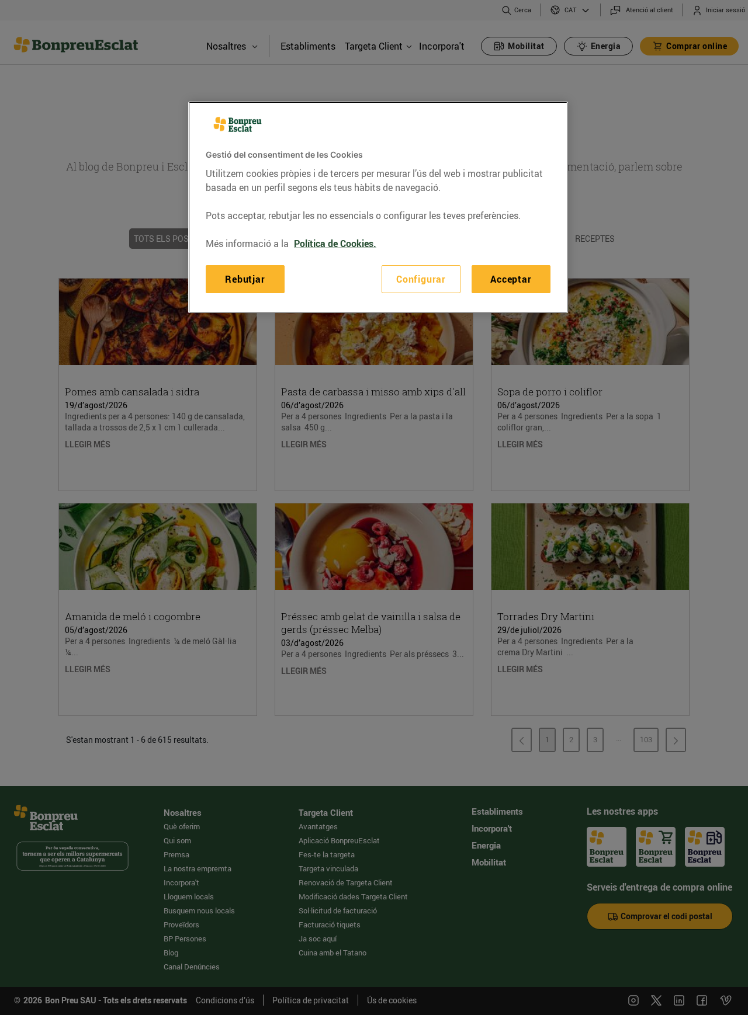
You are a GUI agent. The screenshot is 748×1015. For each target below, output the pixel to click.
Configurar (421, 278)
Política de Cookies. (335, 243)
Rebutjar (245, 278)
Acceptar (510, 278)
